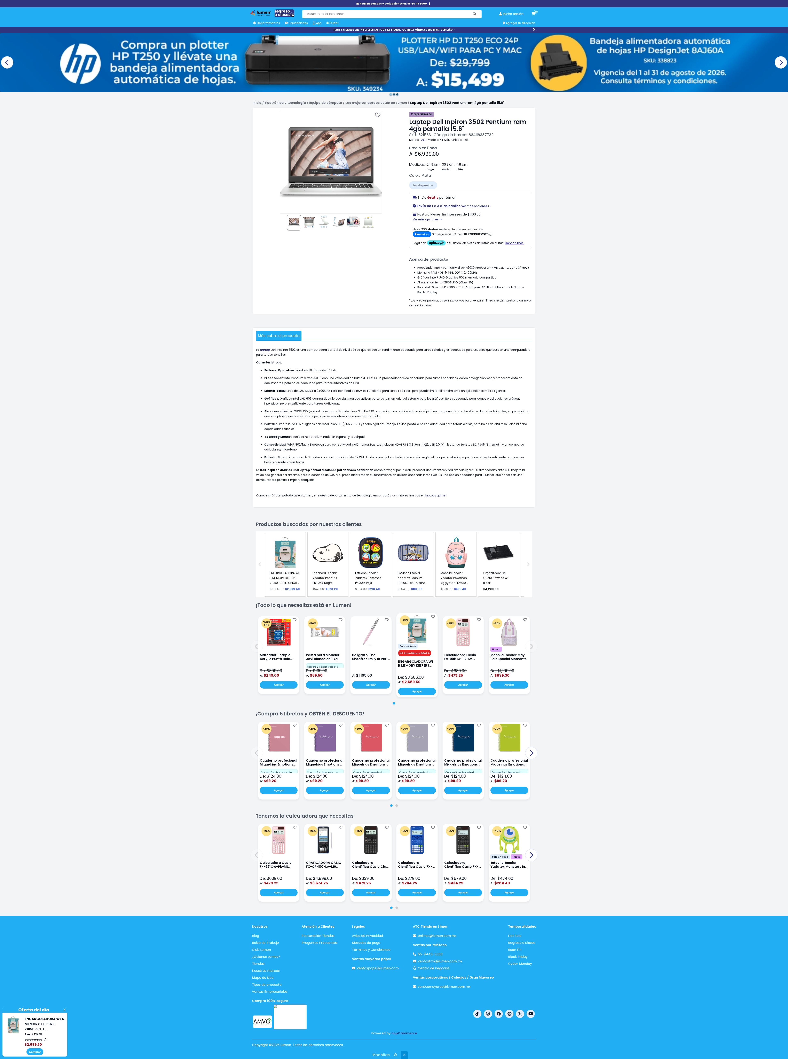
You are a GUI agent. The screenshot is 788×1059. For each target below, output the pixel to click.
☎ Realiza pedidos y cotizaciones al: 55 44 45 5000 (391, 3)
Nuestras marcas (266, 970)
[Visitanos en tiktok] (477, 1014)
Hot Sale (514, 935)
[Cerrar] (534, 29)
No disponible (423, 185)
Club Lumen (261, 949)
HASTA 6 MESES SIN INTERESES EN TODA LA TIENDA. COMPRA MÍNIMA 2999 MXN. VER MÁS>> (394, 30)
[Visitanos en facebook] (499, 1014)
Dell (423, 140)
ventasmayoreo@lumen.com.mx (444, 986)
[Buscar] (474, 14)
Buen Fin (514, 949)
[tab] (394, 703)
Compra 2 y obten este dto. (322, 666)
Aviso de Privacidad (367, 935)
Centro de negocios (434, 968)
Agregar (279, 684)
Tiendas (258, 963)
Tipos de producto (267, 984)
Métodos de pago (366, 942)
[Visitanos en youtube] (531, 1014)
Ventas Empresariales (269, 991)
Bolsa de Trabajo (265, 942)
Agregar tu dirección (520, 23)
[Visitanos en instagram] (488, 1014)
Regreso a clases (521, 942)
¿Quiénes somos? (266, 956)
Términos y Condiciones (371, 949)
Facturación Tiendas (318, 935)
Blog (255, 935)
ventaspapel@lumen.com (378, 968)
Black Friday (518, 956)
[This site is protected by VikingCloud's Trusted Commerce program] (290, 1017)
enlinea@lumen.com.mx (437, 935)
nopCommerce (404, 1033)
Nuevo (496, 649)
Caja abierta (421, 114)
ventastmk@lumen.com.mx (440, 961)
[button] (257, 646)
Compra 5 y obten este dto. (276, 772)
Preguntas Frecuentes (320, 942)
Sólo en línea (408, 646)
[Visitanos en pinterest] (509, 1014)
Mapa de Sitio (263, 977)
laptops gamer (436, 495)
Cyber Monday (520, 963)
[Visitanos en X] (520, 1014)
